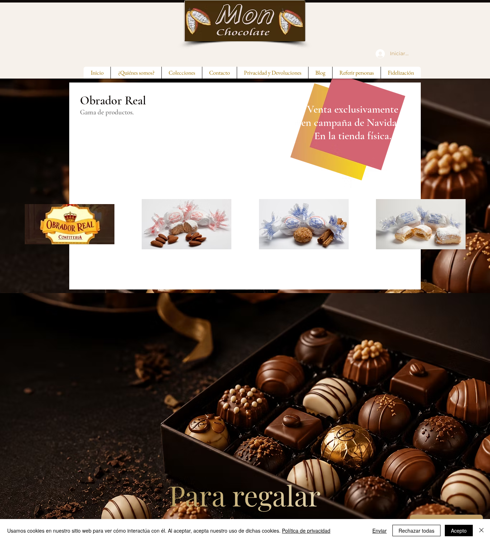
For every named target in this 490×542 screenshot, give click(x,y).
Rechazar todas (416, 530)
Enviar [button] (379, 530)
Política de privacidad (306, 530)
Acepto (459, 530)
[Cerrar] (481, 530)
